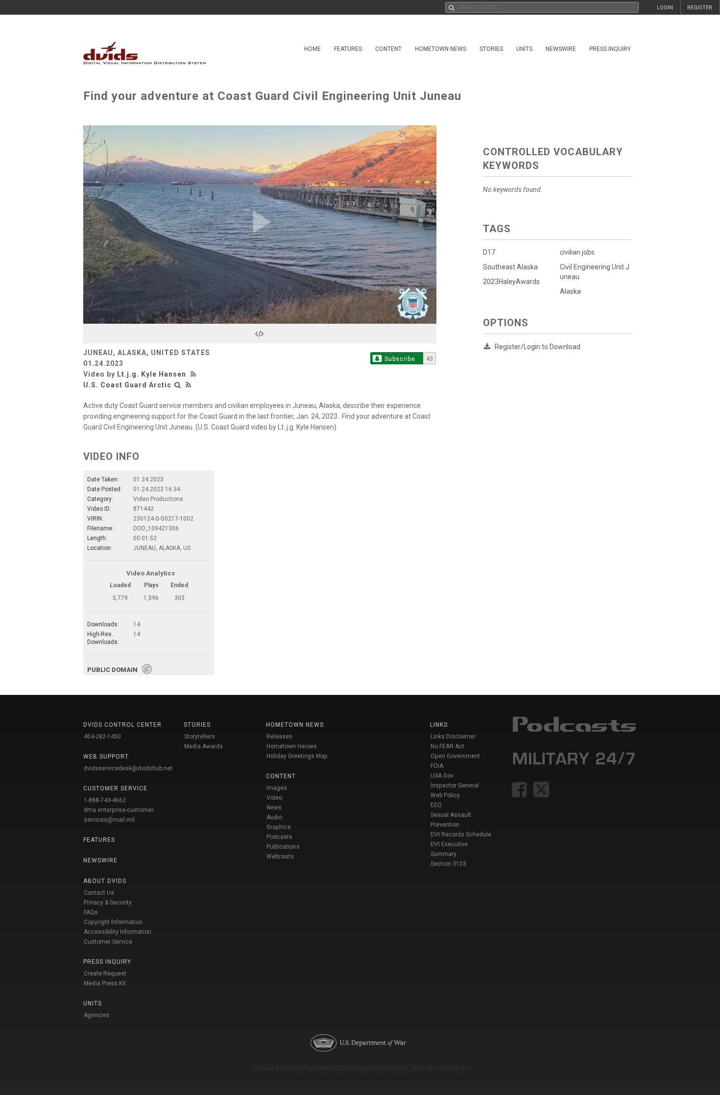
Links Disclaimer (453, 736)
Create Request (105, 973)
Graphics (278, 827)
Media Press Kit (105, 983)
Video (274, 797)
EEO (436, 805)
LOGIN (665, 7)
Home (312, 49)
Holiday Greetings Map (297, 756)
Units (524, 49)
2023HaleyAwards (511, 282)
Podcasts (279, 836)
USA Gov (442, 775)
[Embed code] (259, 333)
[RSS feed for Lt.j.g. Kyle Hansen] (194, 374)
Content (388, 49)
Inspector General (455, 785)
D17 (489, 252)
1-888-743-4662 (105, 800)
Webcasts (280, 856)
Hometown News (440, 49)
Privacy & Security (108, 902)
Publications (283, 846)
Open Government (455, 756)
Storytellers (199, 736)
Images (276, 788)
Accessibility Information (117, 931)
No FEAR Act (447, 746)
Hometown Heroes (291, 746)
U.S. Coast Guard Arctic (127, 385)
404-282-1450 (102, 736)
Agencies (97, 1015)
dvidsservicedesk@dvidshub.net (128, 768)
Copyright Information (113, 922)
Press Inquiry (610, 49)
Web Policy (445, 795)
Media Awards (203, 746)
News (274, 807)
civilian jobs (577, 252)
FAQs (91, 912)
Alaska (570, 291)
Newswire (561, 49)
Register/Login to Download (537, 347)
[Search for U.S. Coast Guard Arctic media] (177, 385)
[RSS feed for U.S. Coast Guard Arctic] (188, 385)
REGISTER (699, 7)
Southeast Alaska (510, 267)
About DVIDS (104, 881)
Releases (279, 736)
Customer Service (108, 941)
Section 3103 (448, 863)
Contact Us (99, 892)
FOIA (437, 765)
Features (348, 49)
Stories (491, 49)
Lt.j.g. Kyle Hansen (151, 374)
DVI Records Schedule (461, 834)
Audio (274, 817)
